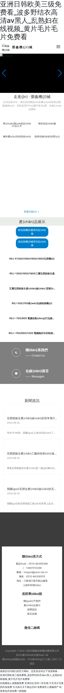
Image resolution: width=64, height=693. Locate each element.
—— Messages (35, 376)
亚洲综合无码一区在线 (36, 683)
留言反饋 (32, 613)
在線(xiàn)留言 (37, 371)
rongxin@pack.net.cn (36, 572)
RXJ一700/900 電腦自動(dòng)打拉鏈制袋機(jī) (32, 319)
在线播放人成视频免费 (12, 683)
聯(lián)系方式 (32, 556)
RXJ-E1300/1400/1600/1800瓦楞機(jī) (32, 258)
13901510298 (34, 567)
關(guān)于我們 (32, 600)
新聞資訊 (32, 400)
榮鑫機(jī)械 (22, 47)
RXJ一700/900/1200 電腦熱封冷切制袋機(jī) (32, 334)
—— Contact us (35, 355)
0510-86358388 (38, 563)
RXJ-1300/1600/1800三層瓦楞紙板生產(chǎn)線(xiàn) (32, 274)
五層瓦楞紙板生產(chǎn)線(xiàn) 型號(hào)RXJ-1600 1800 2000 (32, 289)
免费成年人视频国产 (48, 687)
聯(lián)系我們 (37, 350)
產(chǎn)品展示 (32, 221)
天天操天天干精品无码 (25, 687)
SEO (54, 659)
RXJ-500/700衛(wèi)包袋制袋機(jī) (32, 303)
